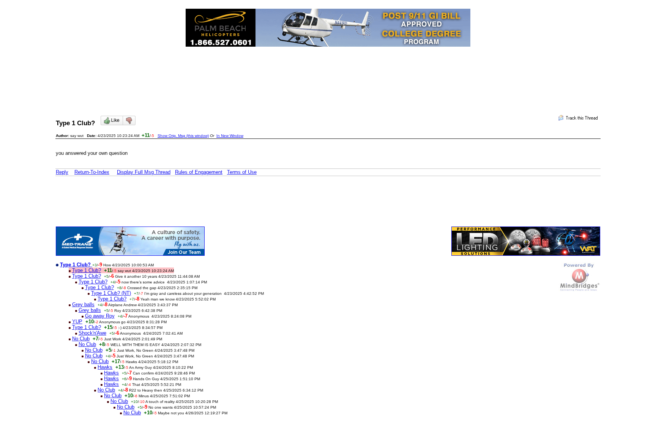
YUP (77, 321)
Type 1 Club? (86, 270)
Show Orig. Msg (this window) (183, 136)
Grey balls (83, 304)
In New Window (229, 136)
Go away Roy (100, 316)
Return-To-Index (91, 172)
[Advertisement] (328, 74)
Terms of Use (242, 172)
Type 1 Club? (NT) (111, 293)
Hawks (105, 367)
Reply (62, 172)
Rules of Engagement (198, 172)
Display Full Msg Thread (143, 172)
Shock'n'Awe (92, 333)
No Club (81, 338)
